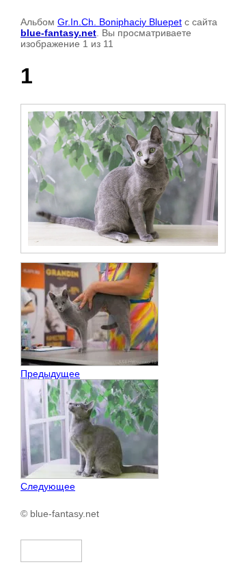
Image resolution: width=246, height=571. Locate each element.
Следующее (47, 486)
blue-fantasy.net (58, 32)
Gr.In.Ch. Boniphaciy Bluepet (119, 21)
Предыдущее (50, 373)
